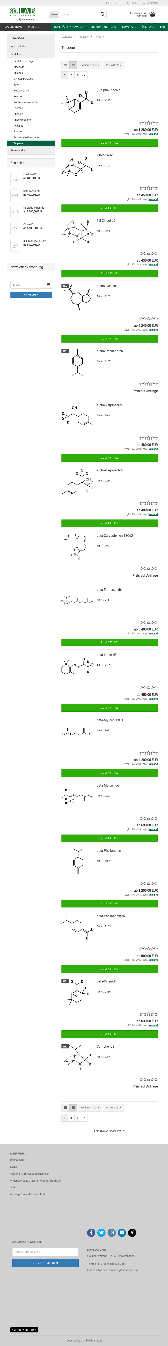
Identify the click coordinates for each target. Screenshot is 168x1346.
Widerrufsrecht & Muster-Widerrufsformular (35, 1180)
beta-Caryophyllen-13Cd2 (115, 536)
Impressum (17, 1159)
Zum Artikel (109, 142)
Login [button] (133, 3)
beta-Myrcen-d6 (108, 785)
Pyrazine (18, 125)
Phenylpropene (22, 119)
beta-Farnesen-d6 (109, 590)
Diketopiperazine (23, 78)
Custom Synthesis (103, 26)
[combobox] (90, 65)
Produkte (15, 54)
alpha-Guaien (106, 286)
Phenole (18, 113)
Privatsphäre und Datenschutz (27, 1194)
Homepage (129, 26)
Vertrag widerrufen (24, 1329)
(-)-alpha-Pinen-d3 (109, 90)
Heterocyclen (21, 90)
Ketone (18, 96)
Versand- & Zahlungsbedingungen (29, 1173)
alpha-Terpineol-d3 (110, 405)
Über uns (148, 26)
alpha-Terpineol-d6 (110, 470)
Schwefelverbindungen (27, 137)
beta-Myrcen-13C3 (110, 720)
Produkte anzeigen (24, 61)
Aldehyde (19, 66)
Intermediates (18, 46)
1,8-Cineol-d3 (106, 155)
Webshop (71, 1340)
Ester (16, 84)
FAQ (162, 26)
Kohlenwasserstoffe (25, 102)
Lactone (18, 108)
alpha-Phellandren (110, 351)
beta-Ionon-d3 (107, 655)
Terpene (18, 143)
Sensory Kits (17, 150)
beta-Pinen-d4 (107, 981)
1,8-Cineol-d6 (106, 221)
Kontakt (14, 1166)
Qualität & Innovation (69, 26)
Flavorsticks (12, 26)
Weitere (33, 26)
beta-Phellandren (109, 851)
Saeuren (18, 131)
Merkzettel (151, 3)
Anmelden (31, 294)
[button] (118, 3)
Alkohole (19, 72)
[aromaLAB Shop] (26, 14)
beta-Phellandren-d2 (111, 916)
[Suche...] (103, 14)
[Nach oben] (157, 1340)
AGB (12, 1187)
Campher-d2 (105, 1046)
